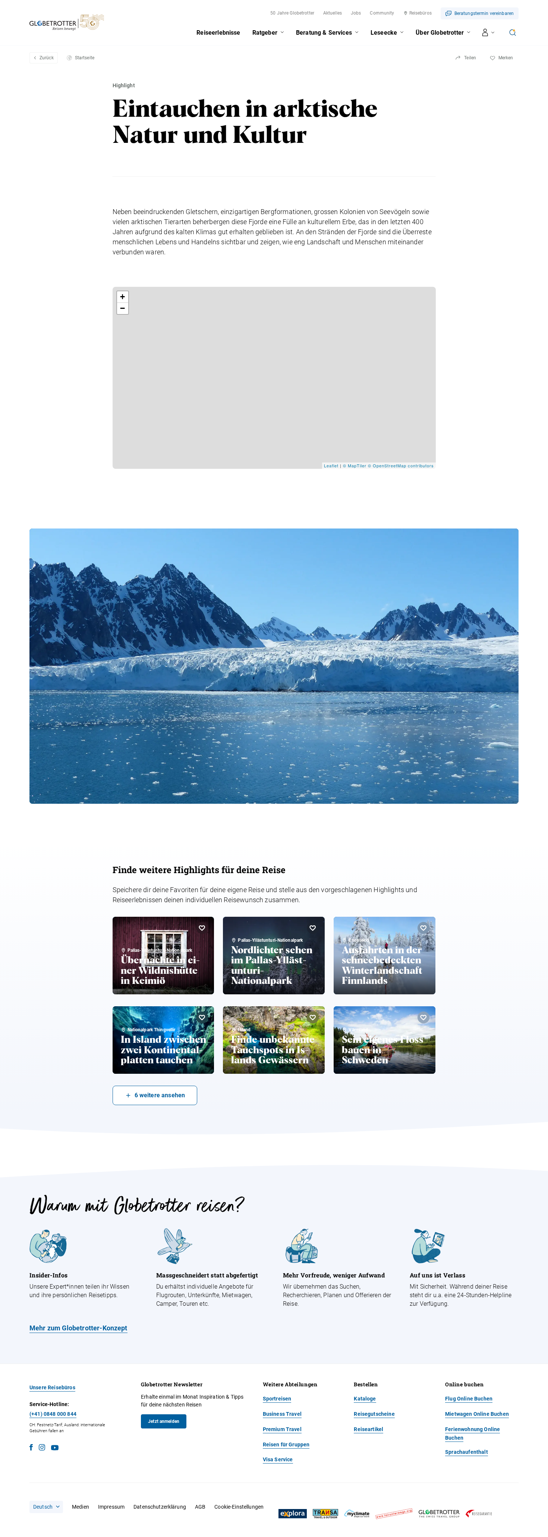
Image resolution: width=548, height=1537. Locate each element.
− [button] (122, 308)
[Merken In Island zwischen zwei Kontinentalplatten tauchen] (202, 1017)
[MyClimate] (356, 1513)
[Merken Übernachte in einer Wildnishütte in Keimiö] (202, 928)
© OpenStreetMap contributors (401, 465)
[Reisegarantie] (479, 1514)
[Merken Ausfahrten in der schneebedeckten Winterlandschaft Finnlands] (423, 928)
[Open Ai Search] (513, 32)
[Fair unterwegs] (394, 1513)
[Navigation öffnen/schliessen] (488, 32)
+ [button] (122, 296)
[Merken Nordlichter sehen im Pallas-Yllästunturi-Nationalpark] (313, 928)
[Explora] (292, 1514)
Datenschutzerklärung (159, 1507)
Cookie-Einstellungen (239, 1507)
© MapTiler (354, 465)
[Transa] (325, 1513)
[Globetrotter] (439, 1514)
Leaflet (331, 465)
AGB (200, 1507)
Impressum (111, 1507)
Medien (80, 1507)
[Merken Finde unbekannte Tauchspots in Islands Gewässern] (313, 1017)
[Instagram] (42, 1448)
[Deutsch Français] (46, 1507)
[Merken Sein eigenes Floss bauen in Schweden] (423, 1017)
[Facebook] (31, 1448)
